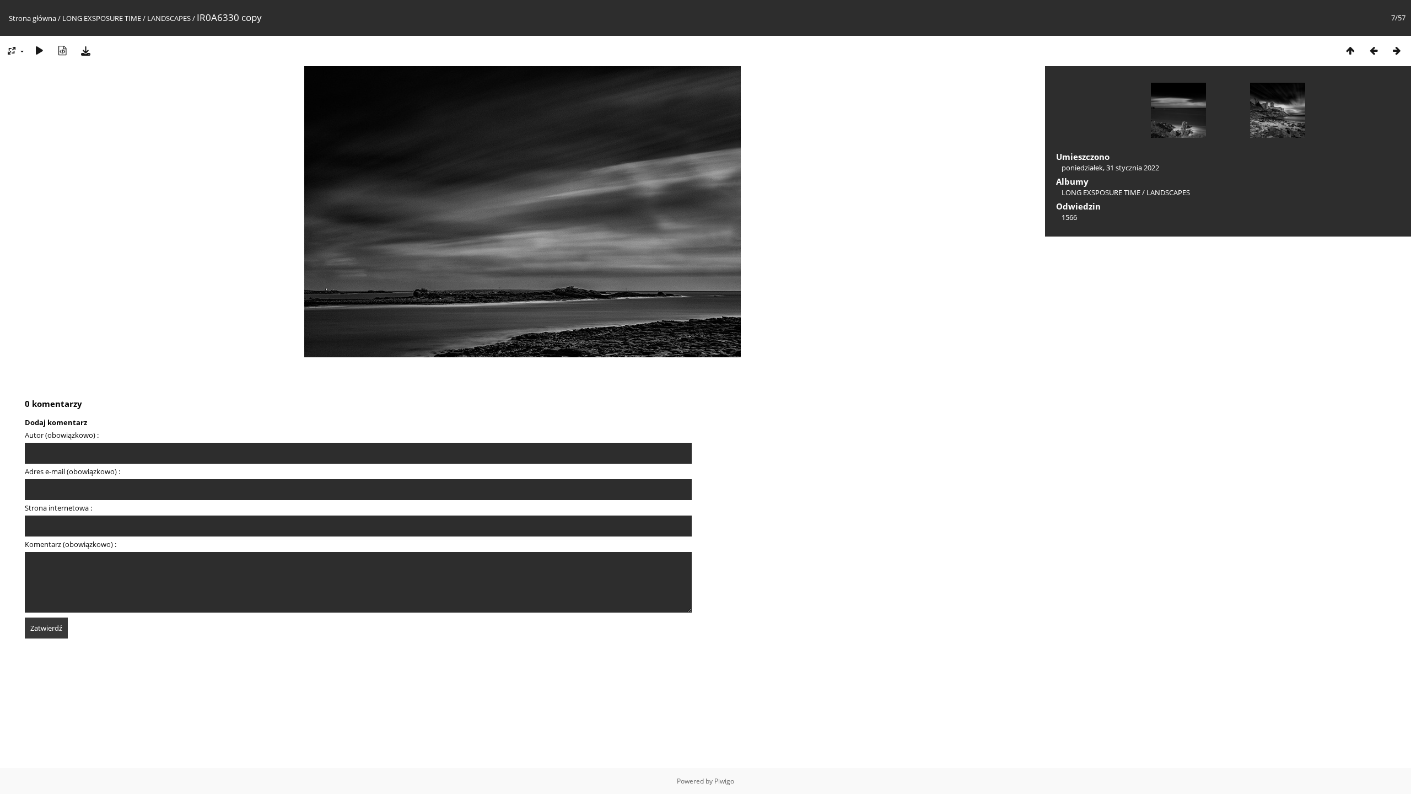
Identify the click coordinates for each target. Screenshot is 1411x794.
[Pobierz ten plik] (85, 50)
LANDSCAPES (169, 18)
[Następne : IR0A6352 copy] (1396, 50)
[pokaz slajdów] (39, 50)
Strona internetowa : (58, 508)
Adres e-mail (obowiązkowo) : (72, 471)
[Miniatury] (1350, 50)
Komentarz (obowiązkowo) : (70, 544)
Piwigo (724, 781)
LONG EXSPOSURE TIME (102, 18)
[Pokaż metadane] (62, 50)
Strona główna (32, 18)
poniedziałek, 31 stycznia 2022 (1110, 168)
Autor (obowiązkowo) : (62, 435)
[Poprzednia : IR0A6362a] (1373, 50)
